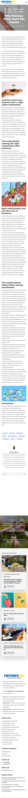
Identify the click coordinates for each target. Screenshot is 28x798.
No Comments (22, 26)
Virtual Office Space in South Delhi (10, 739)
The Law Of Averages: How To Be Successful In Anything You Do (12, 787)
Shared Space (5, 439)
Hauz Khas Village (6, 755)
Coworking (6, 574)
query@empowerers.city (7, 770)
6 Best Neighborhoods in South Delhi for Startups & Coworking (14, 782)
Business (8, 9)
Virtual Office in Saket (7, 742)
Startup (8, 12)
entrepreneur (19, 433)
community (5, 433)
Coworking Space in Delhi (8, 723)
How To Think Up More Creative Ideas (10, 784)
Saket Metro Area (6, 751)
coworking (12, 433)
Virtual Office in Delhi (7, 744)
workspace (19, 439)
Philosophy (6, 610)
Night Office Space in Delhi (8, 729)
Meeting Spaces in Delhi (7, 731)
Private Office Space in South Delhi (10, 727)
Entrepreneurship (14, 574)
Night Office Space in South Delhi (10, 733)
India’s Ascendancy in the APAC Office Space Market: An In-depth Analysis (14, 790)
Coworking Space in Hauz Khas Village (11, 735)
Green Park (4, 753)
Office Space (19, 9)
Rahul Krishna (7, 26)
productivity (22, 436)
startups (13, 439)
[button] (26, 2)
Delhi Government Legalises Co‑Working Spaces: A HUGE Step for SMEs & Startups (13, 778)
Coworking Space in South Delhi (9, 721)
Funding (4, 436)
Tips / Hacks (18, 12)
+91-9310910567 (9, 691)
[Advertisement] (14, 494)
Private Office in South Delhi (9, 737)
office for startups (12, 436)
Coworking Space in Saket (8, 725)
